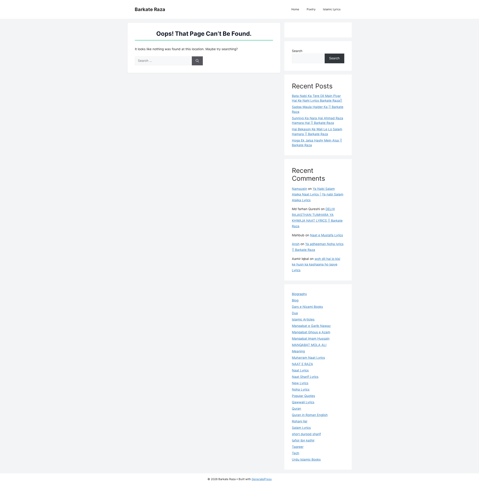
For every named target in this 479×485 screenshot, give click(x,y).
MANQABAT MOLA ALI (309, 345)
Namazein (299, 189)
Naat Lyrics (300, 370)
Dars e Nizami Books (307, 307)
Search (297, 51)
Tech (295, 453)
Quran (296, 408)
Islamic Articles (303, 319)
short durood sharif (306, 434)
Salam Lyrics (301, 428)
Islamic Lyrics (332, 9)
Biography (299, 294)
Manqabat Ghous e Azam (311, 332)
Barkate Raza (150, 9)
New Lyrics (300, 383)
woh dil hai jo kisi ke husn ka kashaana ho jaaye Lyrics (316, 264)
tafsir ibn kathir (303, 440)
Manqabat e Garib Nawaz (311, 326)
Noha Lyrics (300, 389)
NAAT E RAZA (302, 364)
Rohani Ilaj (299, 421)
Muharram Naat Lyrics (308, 358)
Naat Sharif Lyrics (305, 377)
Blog (295, 300)
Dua (295, 313)
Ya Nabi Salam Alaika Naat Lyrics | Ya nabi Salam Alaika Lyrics (317, 194)
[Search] (197, 60)
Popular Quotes (303, 396)
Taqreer (297, 447)
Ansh (296, 244)
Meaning (298, 351)
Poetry (311, 9)
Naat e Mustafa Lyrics (326, 235)
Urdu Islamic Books (306, 459)
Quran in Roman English (310, 415)
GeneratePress (262, 479)
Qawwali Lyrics (303, 402)
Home (295, 9)
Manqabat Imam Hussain (310, 338)
